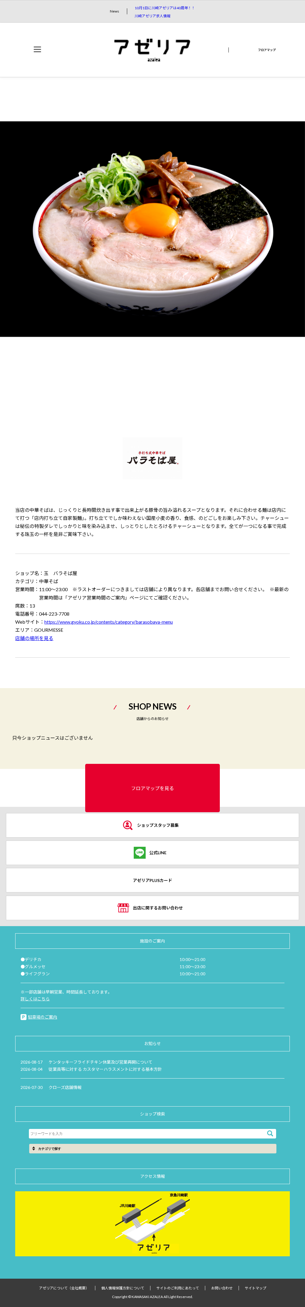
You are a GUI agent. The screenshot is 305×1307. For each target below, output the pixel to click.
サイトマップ (255, 1288)
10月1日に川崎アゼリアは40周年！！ (165, 8)
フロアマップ (267, 50)
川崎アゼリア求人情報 (152, 16)
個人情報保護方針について (122, 1288)
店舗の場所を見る (34, 638)
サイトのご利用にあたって (177, 1288)
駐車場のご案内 (42, 1016)
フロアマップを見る (152, 788)
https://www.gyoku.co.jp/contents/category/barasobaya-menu (108, 622)
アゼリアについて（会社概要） (64, 1288)
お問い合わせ (222, 1288)
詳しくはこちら (35, 998)
